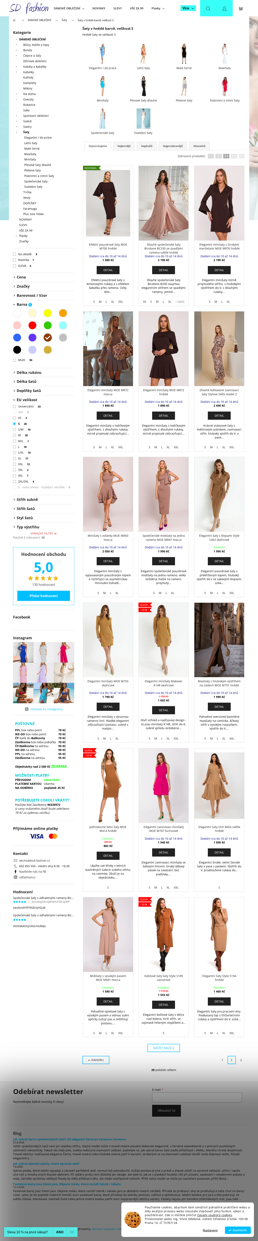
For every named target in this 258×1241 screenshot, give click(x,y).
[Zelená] (48, 325)
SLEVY (23, 225)
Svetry (27, 127)
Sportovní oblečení (36, 116)
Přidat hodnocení (44, 596)
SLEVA (24, 266)
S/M (24, 429)
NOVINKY (25, 219)
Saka (26, 110)
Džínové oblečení (35, 61)
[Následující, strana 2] (232, 1060)
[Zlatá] (48, 350)
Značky (24, 241)
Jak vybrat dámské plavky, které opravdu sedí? (46, 1163)
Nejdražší (146, 146)
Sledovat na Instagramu (46, 709)
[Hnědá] (48, 337)
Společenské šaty (36, 181)
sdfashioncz (27, 877)
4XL (23, 475)
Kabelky (28, 72)
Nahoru (97, 1060)
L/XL (24, 452)
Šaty (26, 132)
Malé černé (32, 148)
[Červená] (32, 325)
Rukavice (29, 105)
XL (23, 458)
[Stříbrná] (32, 350)
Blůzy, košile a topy (36, 45)
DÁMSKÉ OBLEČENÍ (32, 39)
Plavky (23, 236)
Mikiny (27, 88)
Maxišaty (30, 154)
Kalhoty (28, 77)
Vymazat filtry (42, 533)
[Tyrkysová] (63, 325)
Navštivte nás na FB (32, 871)
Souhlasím (240, 1230)
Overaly (28, 99)
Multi (25, 360)
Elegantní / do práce (38, 137)
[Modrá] (17, 337)
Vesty (26, 198)
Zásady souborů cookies (214, 1215)
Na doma (29, 94)
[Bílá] (17, 313)
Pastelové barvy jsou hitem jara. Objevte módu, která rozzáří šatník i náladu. (67, 1184)
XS (22, 418)
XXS (23, 412)
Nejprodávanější (173, 146)
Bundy (27, 50)
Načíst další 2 (163, 1048)
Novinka (26, 260)
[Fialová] (32, 337)
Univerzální (29, 406)
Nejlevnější (124, 146)
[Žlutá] (48, 313)
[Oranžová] (63, 313)
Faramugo (30, 209)
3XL (23, 470)
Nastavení (210, 1230)
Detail (108, 270)
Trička (27, 192)
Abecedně (199, 146)
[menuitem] (69, 8)
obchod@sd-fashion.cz (34, 860)
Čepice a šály (32, 55)
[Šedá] (63, 337)
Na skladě (27, 254)
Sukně (27, 121)
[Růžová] (17, 325)
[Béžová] (32, 313)
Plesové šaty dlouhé (37, 165)
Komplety (29, 83)
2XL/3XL (26, 481)
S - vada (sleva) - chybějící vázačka (44, 487)
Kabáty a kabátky (34, 66)
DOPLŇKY (29, 203)
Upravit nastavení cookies (109, 1229)
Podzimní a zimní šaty (39, 176)
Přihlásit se (166, 1111)
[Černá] (17, 350)
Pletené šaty (32, 170)
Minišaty (30, 159)
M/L (23, 441)
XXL (24, 464)
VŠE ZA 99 (25, 230)
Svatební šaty (33, 187)
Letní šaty (30, 143)
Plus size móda (33, 214)
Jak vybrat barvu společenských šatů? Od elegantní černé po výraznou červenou (69, 1139)
